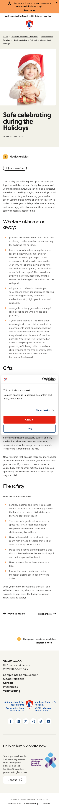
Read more (29, 10)
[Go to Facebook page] (11, 721)
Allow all (29, 419)
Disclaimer (46, 803)
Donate (12, 780)
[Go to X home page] (26, 721)
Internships (10, 687)
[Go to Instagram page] (33, 721)
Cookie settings (31, 803)
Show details (43, 410)
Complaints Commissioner (20, 675)
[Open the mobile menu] (53, 25)
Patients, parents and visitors (24, 37)
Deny (29, 428)
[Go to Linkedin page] (18, 721)
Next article (45, 613)
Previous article (16, 613)
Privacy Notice (14, 803)
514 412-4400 (12, 661)
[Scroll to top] (53, 790)
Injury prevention (14, 168)
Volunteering (11, 691)
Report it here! (44, 642)
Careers (8, 683)
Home (5, 37)
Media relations (13, 679)
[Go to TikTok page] (41, 721)
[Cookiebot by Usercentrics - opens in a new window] (42, 379)
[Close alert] (56, 3)
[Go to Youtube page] (48, 721)
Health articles (20, 40)
